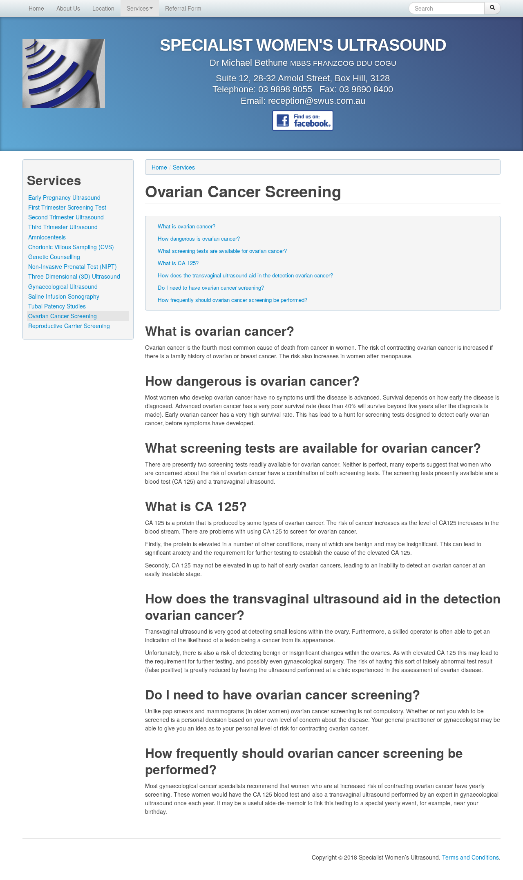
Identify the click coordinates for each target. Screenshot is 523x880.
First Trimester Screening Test (67, 207)
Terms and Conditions (470, 857)
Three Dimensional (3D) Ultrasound (74, 276)
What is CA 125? (178, 263)
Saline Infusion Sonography (63, 296)
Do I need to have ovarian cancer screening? (211, 287)
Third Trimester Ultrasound (63, 227)
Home (36, 8)
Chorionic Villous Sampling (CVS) (71, 247)
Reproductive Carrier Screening (69, 326)
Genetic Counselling (54, 256)
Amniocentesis (47, 237)
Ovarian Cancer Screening (62, 316)
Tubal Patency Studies (57, 306)
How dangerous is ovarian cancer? (199, 238)
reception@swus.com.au (316, 101)
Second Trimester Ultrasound (66, 217)
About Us (68, 8)
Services (138, 8)
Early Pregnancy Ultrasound (64, 197)
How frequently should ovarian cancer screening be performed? (232, 300)
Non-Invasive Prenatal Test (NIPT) (72, 266)
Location (103, 8)
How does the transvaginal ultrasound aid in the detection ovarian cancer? (245, 275)
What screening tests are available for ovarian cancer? (222, 251)
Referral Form (183, 8)
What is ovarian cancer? (186, 226)
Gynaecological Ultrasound (63, 286)
